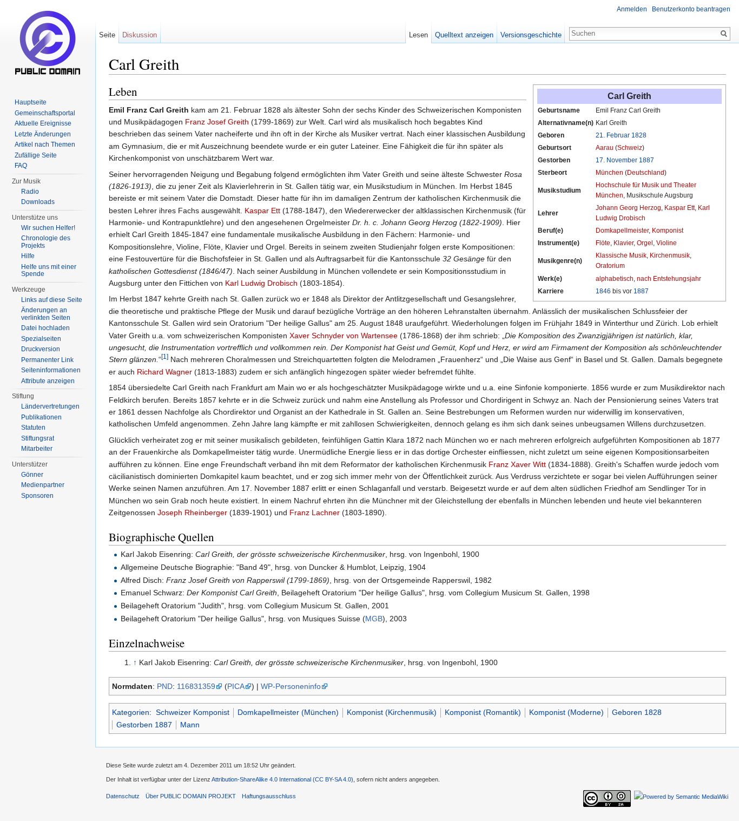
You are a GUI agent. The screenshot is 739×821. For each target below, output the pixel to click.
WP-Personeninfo (291, 686)
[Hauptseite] (47, 43)
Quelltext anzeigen (464, 35)
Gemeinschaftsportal (45, 113)
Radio (30, 191)
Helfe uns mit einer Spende (48, 270)
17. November (616, 160)
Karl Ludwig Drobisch (261, 283)
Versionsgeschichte (531, 35)
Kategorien (130, 712)
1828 (638, 135)
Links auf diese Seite (51, 300)
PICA (236, 686)
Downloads (38, 202)
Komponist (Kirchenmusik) (392, 712)
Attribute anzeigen (48, 381)
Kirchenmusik (670, 255)
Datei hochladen (45, 328)
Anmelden (632, 9)
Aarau (604, 148)
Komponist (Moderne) (566, 712)
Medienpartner (42, 485)
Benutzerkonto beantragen (691, 9)
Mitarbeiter (36, 448)
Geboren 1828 (637, 712)
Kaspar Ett (679, 208)
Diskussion (139, 35)
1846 (603, 291)
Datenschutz (123, 796)
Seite (107, 35)
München (609, 172)
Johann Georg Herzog (628, 208)
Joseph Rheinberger (192, 512)
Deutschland (645, 172)
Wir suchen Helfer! (48, 228)
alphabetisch (615, 279)
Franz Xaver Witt (517, 464)
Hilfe (28, 256)
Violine (666, 243)
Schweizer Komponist (192, 712)
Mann (190, 724)
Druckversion (40, 349)
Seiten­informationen (51, 370)
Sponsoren (37, 496)
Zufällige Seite (36, 155)
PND (165, 686)
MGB (373, 618)
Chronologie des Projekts (45, 241)
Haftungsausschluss (269, 796)
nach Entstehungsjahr (669, 279)
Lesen (418, 35)
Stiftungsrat (37, 438)
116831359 (196, 686)
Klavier (623, 243)
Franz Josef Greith (217, 121)
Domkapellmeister (622, 230)
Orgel (645, 243)
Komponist (667, 230)
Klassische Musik (621, 255)
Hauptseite (31, 102)
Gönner (32, 474)
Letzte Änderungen (43, 134)
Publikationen (41, 417)
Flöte (603, 243)
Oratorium (610, 266)
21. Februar (613, 135)
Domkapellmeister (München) (288, 712)
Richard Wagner (164, 371)
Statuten (33, 427)
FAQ (21, 165)
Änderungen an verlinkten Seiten (45, 313)
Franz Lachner (314, 512)
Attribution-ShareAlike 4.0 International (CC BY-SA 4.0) (282, 779)
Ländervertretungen (50, 406)
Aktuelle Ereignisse (43, 123)
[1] (164, 356)
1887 (646, 160)
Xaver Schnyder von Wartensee (343, 335)
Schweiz (629, 148)
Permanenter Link (47, 360)
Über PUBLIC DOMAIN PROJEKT (191, 796)
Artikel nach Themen (45, 144)
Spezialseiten (41, 339)
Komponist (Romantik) (483, 712)
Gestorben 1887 (144, 724)
